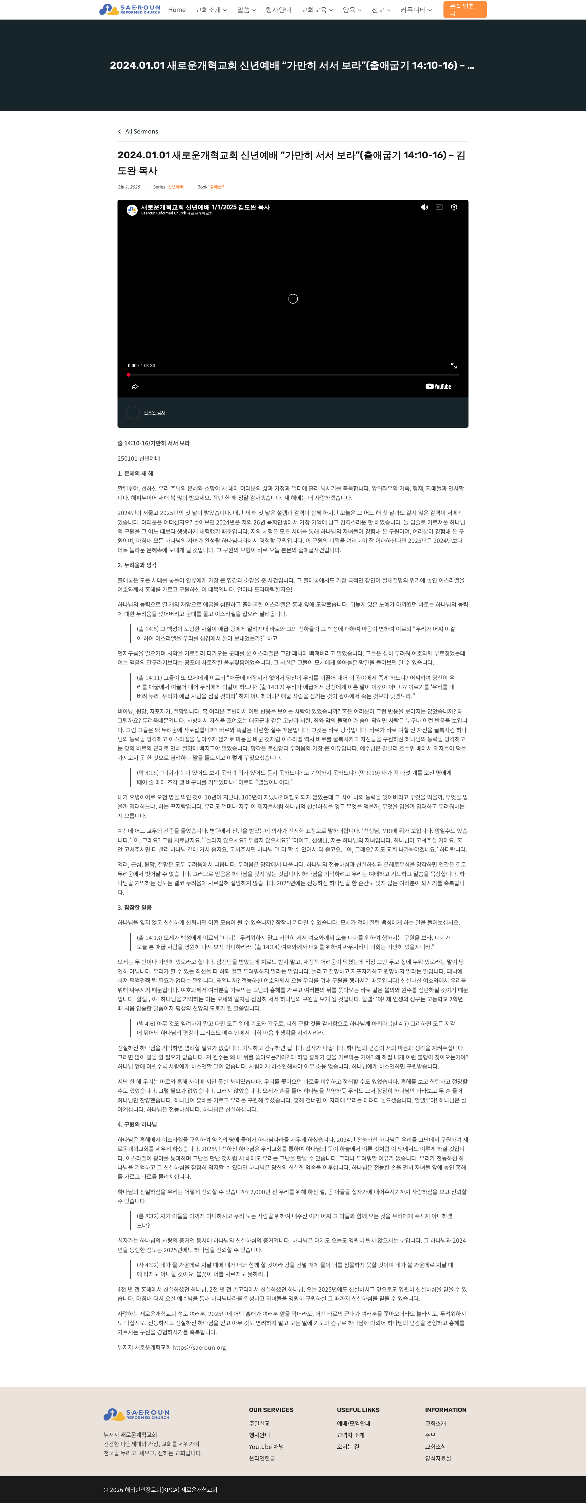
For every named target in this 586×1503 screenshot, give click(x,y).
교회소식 (435, 1446)
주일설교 (259, 1423)
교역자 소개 (350, 1435)
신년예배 (176, 187)
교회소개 (435, 1423)
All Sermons (141, 131)
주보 (430, 1435)
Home (177, 9)
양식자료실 (438, 1458)
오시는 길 (348, 1446)
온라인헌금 (462, 9)
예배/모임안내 (353, 1423)
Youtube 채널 (266, 1446)
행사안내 (278, 9)
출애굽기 (218, 187)
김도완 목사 (154, 412)
